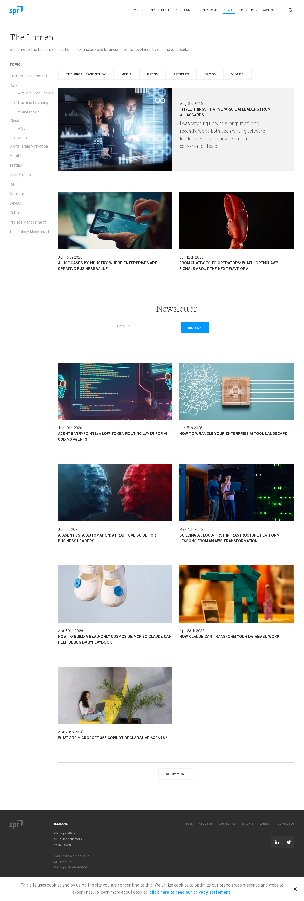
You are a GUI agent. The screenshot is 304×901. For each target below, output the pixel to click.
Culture (16, 213)
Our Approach (206, 10)
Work (138, 10)
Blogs (210, 74)
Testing (16, 165)
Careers (265, 824)
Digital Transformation (29, 146)
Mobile (15, 156)
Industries (249, 10)
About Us (183, 10)
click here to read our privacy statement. (191, 892)
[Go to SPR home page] (16, 824)
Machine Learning (33, 103)
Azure (23, 138)
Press (152, 74)
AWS (22, 128)
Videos (237, 74)
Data (14, 86)
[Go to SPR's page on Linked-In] (277, 842)
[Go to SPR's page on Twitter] (288, 842)
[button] (290, 10)
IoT (12, 184)
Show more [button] (176, 774)
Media (126, 74)
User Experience (24, 175)
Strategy (17, 194)
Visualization (28, 112)
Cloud (14, 121)
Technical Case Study (86, 74)
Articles (181, 74)
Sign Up (194, 328)
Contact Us (271, 10)
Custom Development (28, 76)
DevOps (16, 203)
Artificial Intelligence (36, 93)
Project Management (28, 222)
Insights (229, 10)
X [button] (295, 888)
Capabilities (157, 10)
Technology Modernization (32, 232)
